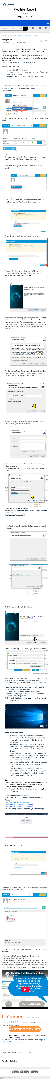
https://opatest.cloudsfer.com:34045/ (19, 806)
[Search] (25, 28)
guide (17, 1037)
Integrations (19, 35)
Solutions (24, 1072)
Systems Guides (32, 35)
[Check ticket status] (40, 28)
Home (15, 1072)
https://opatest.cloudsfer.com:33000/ (19, 804)
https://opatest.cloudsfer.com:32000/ (17, 802)
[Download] (20, 557)
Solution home (7, 35)
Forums (34, 1072)
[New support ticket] (33, 28)
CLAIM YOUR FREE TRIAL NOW (24, 1029)
